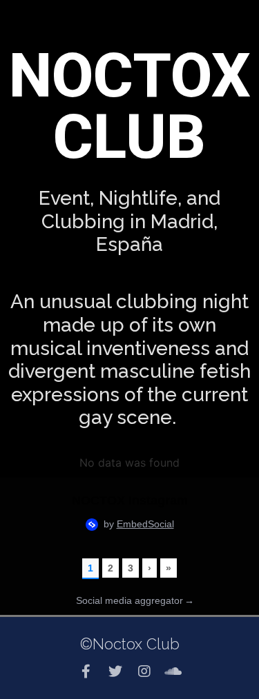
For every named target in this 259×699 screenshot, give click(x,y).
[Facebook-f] (86, 671)
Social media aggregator (135, 600)
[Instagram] (144, 671)
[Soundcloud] (173, 671)
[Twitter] (115, 671)
